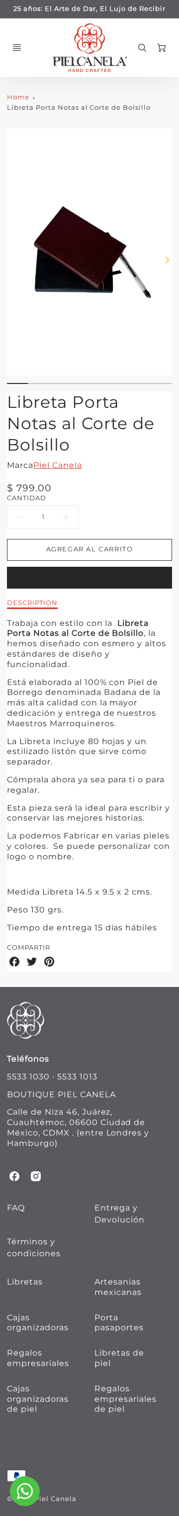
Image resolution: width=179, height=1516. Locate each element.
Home (18, 97)
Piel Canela (57, 465)
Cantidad (26, 498)
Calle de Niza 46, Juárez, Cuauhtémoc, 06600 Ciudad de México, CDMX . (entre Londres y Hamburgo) (78, 1127)
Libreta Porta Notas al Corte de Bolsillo (78, 107)
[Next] (167, 260)
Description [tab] (32, 602)
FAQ (16, 1208)
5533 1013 (77, 1076)
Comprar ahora (90, 578)
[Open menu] (17, 48)
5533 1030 (28, 1076)
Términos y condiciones (34, 1247)
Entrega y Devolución (119, 1213)
